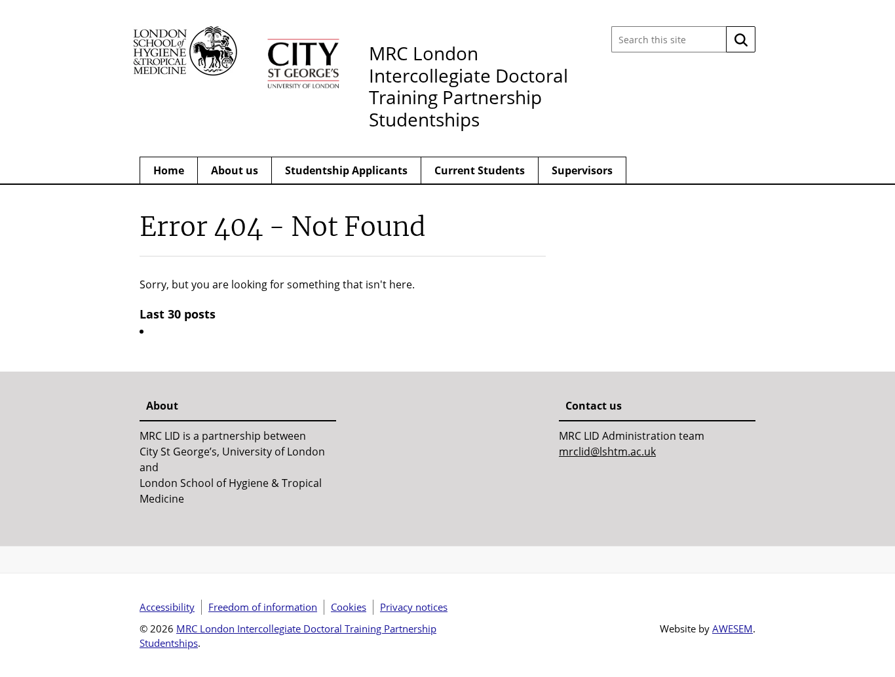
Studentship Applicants (346, 170)
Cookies (348, 606)
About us (234, 170)
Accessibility (167, 606)
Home (168, 170)
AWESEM (732, 628)
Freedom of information (262, 606)
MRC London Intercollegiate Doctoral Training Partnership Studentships (468, 86)
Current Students (479, 170)
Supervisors (582, 170)
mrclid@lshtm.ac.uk (607, 451)
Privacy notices (413, 606)
